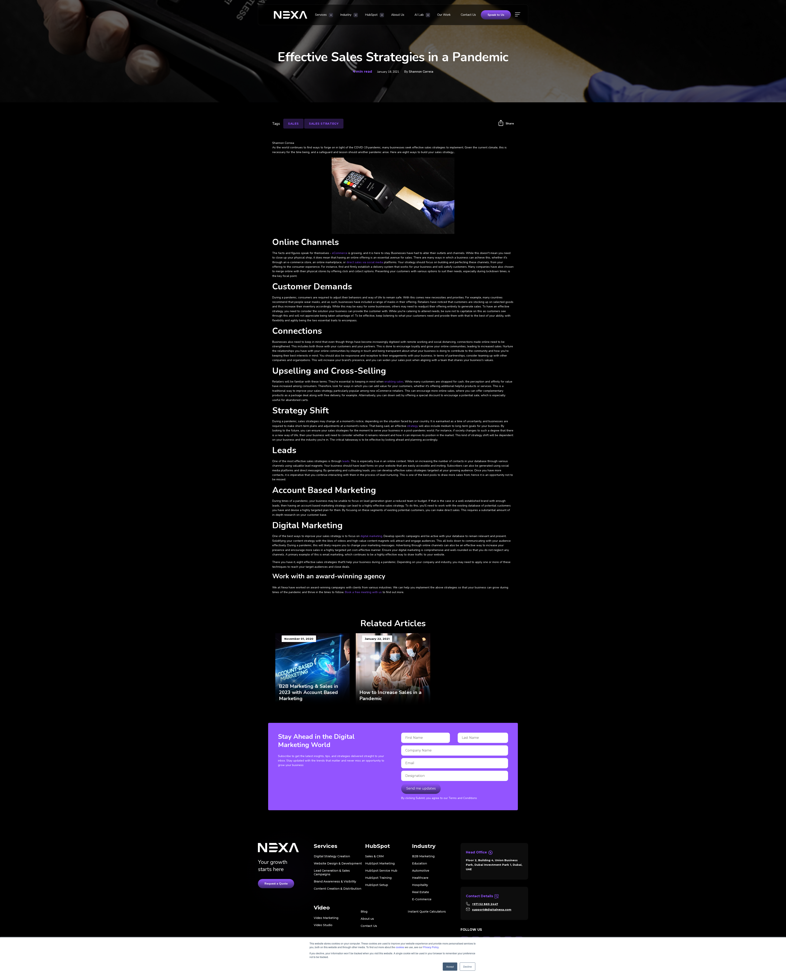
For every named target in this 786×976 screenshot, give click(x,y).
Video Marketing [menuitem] (326, 918)
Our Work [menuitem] (444, 15)
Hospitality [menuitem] (420, 885)
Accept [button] (450, 966)
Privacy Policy (430, 947)
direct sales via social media (365, 262)
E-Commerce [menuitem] (421, 899)
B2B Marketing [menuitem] (423, 856)
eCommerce (339, 253)
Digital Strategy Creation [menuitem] (332, 856)
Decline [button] (467, 966)
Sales (293, 123)
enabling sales (393, 382)
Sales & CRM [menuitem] (374, 856)
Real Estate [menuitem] (420, 892)
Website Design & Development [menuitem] (338, 863)
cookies (400, 947)
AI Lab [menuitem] (419, 15)
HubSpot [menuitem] (371, 15)
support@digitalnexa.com (491, 909)
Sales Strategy (324, 123)
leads (345, 461)
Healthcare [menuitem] (420, 878)
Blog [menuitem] (364, 911)
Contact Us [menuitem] (468, 15)
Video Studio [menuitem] (323, 925)
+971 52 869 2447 (485, 904)
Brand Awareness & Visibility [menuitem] (335, 881)
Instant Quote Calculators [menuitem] (427, 911)
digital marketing (371, 536)
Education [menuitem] (419, 863)
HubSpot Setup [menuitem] (376, 885)
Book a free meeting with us (363, 592)
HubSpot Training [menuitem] (378, 878)
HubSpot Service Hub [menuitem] (381, 870)
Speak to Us (496, 15)
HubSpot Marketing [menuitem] (380, 863)
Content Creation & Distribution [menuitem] (337, 888)
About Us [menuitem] (397, 15)
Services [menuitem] (321, 15)
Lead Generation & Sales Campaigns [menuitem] (332, 872)
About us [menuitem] (367, 919)
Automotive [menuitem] (420, 870)
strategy (412, 426)
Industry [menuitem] (345, 15)
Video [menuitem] (322, 908)
